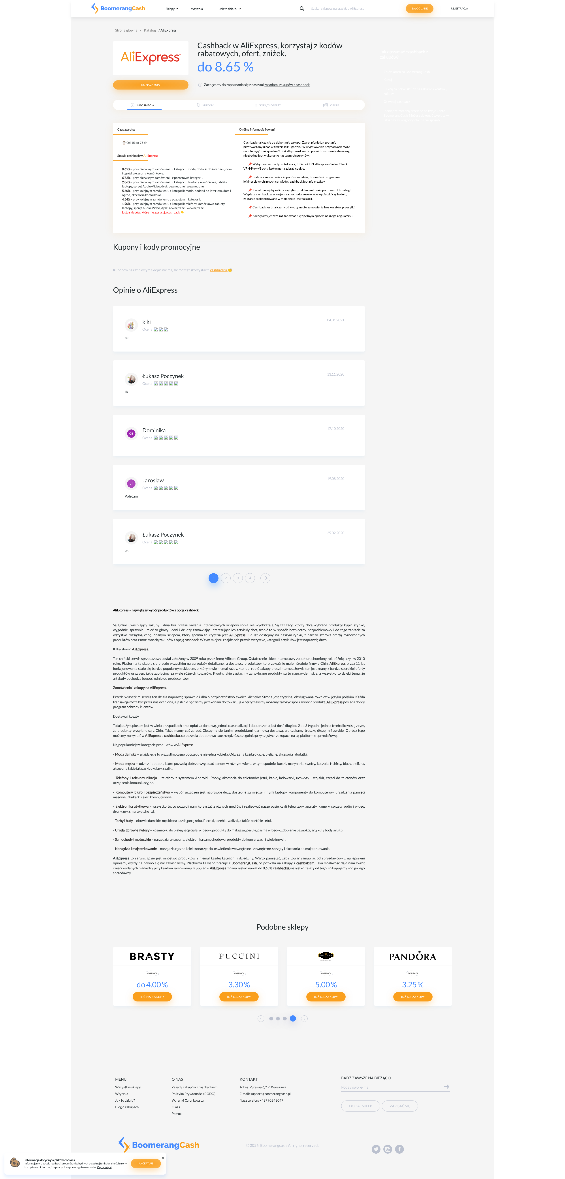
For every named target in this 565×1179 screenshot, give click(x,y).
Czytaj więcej (104, 1167)
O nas (176, 1107)
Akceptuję (146, 1163)
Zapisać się (400, 1106)
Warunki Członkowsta (188, 1100)
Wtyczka (197, 9)
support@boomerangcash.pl (270, 1094)
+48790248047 (271, 1100)
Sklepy (170, 9)
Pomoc (176, 1113)
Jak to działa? (228, 9)
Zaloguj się (420, 8)
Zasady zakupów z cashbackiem (194, 1087)
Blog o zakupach (127, 1107)
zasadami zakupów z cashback (287, 84)
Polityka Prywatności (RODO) (193, 1094)
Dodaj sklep (360, 1106)
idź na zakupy (150, 84)
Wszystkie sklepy (128, 1087)
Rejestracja (459, 8)
